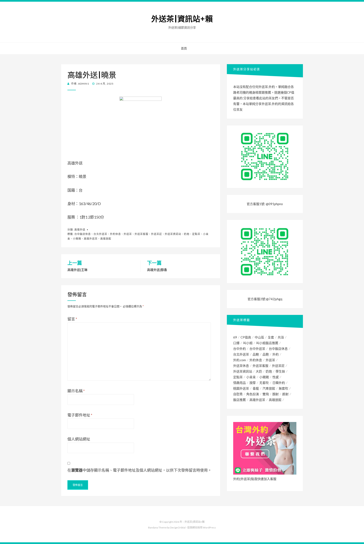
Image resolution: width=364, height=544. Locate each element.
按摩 (252, 383)
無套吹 (283, 388)
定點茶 (196, 234)
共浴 (281, 337)
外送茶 (128, 234)
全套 (271, 337)
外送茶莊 (156, 234)
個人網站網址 (78, 439)
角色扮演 (252, 394)
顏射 (275, 394)
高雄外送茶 (91, 238)
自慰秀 (238, 394)
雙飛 (265, 394)
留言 (72, 319)
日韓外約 (278, 383)
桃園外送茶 (241, 388)
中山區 (259, 337)
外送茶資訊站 (173, 234)
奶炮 (186, 234)
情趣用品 (239, 383)
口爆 (236, 343)
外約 (275, 354)
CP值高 (246, 337)
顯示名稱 (76, 391)
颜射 (285, 394)
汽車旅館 (268, 388)
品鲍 (265, 354)
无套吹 (264, 383)
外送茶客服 (141, 234)
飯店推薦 (239, 400)
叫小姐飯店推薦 (267, 343)
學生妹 (280, 371)
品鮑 (256, 354)
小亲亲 (251, 377)
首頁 (184, 48)
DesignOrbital (178, 527)
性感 (275, 377)
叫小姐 (248, 343)
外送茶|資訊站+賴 (182, 19)
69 (235, 337)
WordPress (209, 527)
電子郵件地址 (79, 415)
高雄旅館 (105, 238)
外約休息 (115, 234)
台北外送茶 (100, 234)
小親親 (77, 238)
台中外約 (239, 348)
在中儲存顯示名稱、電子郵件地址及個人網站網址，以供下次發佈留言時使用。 (139, 470)
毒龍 (256, 388)
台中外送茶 (257, 348)
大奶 (259, 371)
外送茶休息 (241, 366)
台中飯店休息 (82, 234)
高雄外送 (79, 229)
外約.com (239, 360)
